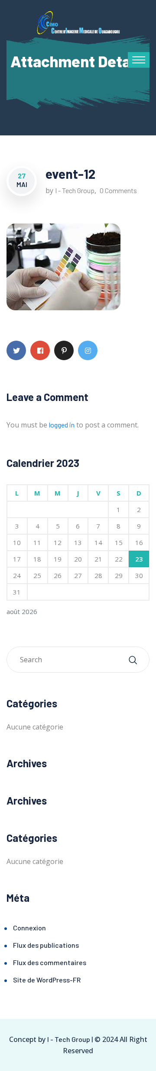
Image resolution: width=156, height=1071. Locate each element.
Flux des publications (46, 945)
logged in (62, 425)
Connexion (29, 927)
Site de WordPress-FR (47, 980)
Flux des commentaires (49, 962)
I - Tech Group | (70, 1039)
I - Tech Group (74, 190)
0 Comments (118, 190)
